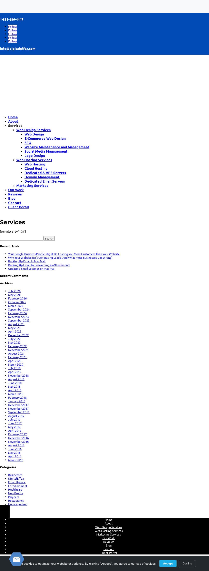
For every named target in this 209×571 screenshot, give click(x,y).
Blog (12, 198)
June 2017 (15, 423)
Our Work (16, 190)
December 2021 (18, 349)
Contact (14, 203)
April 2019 (14, 372)
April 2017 (14, 430)
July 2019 (14, 368)
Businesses (15, 475)
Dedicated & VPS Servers (45, 173)
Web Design (34, 134)
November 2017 (18, 408)
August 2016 (16, 445)
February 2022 (17, 346)
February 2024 (17, 313)
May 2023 (14, 327)
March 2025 (15, 305)
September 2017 (19, 412)
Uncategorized (17, 504)
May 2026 (14, 294)
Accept (168, 563)
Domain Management (42, 177)
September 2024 (19, 309)
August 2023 (16, 324)
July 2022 (14, 338)
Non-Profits (15, 493)
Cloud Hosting (36, 168)
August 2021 (16, 353)
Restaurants (16, 500)
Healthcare (15, 489)
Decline (187, 563)
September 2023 (19, 320)
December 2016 (18, 438)
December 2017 (18, 405)
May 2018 (14, 386)
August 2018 (16, 379)
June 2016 (15, 449)
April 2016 (14, 456)
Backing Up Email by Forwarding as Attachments (39, 265)
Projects (13, 497)
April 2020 (14, 361)
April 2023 (14, 331)
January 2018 (16, 401)
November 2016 (18, 441)
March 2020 (15, 364)
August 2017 (16, 416)
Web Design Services (33, 130)
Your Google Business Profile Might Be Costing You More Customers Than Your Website (64, 254)
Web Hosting (34, 164)
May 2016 (14, 452)
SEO (27, 143)
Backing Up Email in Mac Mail (27, 261)
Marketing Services (32, 185)
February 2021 (17, 357)
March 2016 (15, 460)
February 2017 (17, 434)
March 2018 (15, 394)
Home (13, 117)
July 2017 (14, 419)
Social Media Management (46, 151)
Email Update (17, 482)
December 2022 (18, 335)
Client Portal (18, 207)
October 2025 (17, 302)
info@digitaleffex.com (18, 48)
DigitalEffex (16, 478)
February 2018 (17, 397)
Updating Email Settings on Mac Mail (31, 268)
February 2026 (17, 298)
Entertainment (17, 486)
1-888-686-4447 (11, 19)
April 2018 (14, 390)
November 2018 (18, 375)
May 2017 (14, 427)
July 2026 (14, 291)
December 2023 (18, 316)
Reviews (15, 194)
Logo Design (34, 155)
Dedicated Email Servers (44, 181)
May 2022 (14, 342)
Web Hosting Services (34, 160)
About (13, 121)
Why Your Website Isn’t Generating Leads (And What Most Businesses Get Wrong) (60, 257)
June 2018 (15, 383)
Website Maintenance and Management (56, 147)
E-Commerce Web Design (45, 138)
